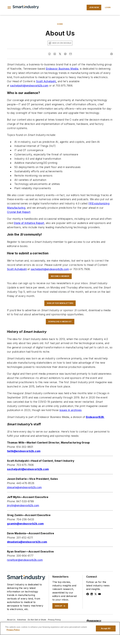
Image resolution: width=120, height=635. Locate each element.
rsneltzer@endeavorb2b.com (25, 559)
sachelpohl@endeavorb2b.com (29, 85)
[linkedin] (54, 53)
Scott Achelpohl (46, 81)
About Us (11, 620)
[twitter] (60, 53)
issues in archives (70, 410)
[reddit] (65, 53)
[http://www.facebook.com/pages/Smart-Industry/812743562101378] (87, 594)
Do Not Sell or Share (37, 620)
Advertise (21, 620)
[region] (60, 628)
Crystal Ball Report (18, 212)
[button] (9, 7)
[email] (70, 53)
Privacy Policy (54, 620)
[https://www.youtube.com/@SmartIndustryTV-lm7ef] (99, 594)
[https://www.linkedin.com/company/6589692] (91, 594)
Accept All (105, 628)
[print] (111, 53)
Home (60, 24)
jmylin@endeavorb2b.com (23, 505)
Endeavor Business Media (62, 68)
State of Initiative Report (29, 223)
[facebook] (49, 53)
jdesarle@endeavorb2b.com (24, 487)
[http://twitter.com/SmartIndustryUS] (95, 594)
